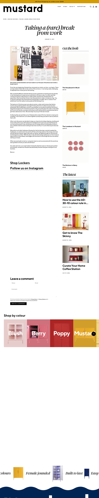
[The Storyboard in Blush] (75, 69)
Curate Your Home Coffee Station (73, 267)
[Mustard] (84, 333)
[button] (59, 6)
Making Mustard (13, 19)
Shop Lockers (20, 163)
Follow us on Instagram (26, 168)
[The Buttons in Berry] (75, 147)
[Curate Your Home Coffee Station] (75, 254)
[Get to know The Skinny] (75, 221)
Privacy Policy (34, 299)
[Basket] (96, 6)
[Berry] (38, 333)
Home (5, 19)
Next (94, 334)
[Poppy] (61, 333)
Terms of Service (42, 299)
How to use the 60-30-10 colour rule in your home (74, 201)
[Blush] (15, 333)
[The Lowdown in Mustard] (75, 108)
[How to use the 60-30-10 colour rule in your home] (75, 188)
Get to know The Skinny (72, 234)
